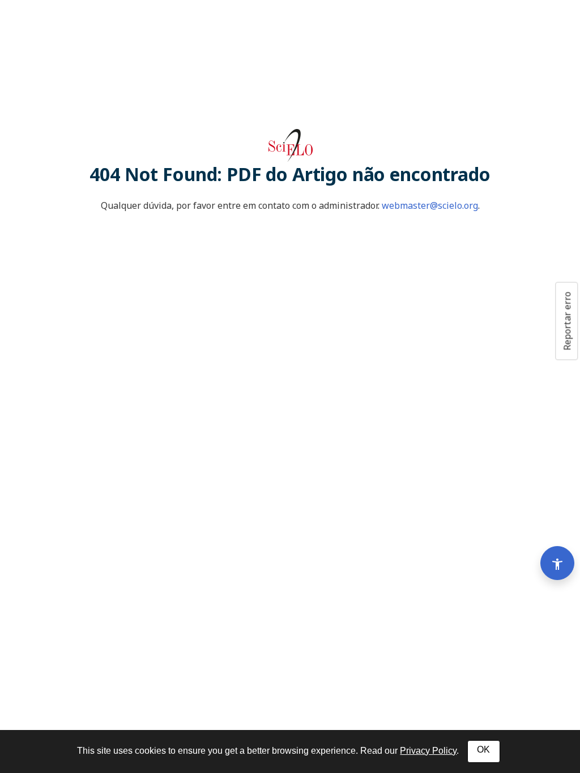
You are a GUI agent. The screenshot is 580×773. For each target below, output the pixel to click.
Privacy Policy (428, 750)
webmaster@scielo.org (430, 205)
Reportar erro (567, 320)
